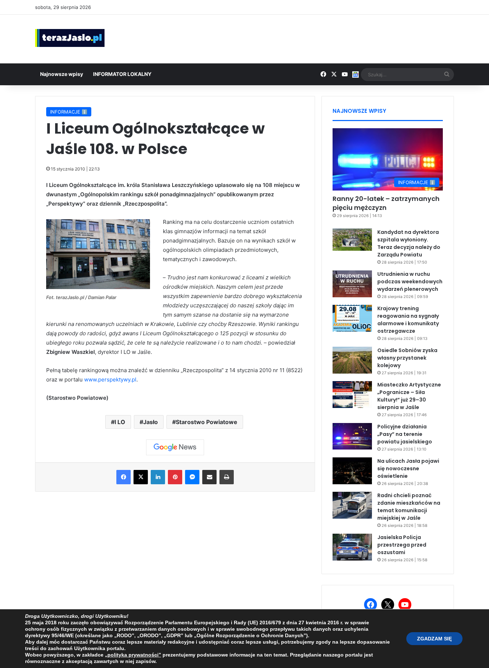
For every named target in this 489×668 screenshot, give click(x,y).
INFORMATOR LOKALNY (122, 74)
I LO (120, 422)
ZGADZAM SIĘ (434, 638)
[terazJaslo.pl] (70, 38)
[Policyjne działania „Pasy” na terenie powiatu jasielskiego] (352, 436)
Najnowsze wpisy (61, 74)
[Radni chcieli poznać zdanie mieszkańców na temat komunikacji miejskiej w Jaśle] (352, 505)
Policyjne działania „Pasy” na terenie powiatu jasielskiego (404, 434)
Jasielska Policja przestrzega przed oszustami (401, 545)
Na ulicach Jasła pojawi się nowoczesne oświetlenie (408, 468)
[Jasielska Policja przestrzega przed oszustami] (352, 547)
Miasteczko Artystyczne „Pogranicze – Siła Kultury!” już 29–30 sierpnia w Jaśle (409, 396)
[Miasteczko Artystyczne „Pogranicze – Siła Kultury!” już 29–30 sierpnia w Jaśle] (352, 394)
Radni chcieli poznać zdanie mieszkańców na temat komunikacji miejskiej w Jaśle (408, 507)
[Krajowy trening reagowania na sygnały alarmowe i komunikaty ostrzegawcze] (352, 318)
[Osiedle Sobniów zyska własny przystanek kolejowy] (352, 360)
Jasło (150, 422)
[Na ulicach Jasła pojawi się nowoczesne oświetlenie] (352, 470)
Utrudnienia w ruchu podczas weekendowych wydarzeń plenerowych (409, 281)
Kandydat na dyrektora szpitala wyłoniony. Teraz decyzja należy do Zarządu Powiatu (408, 243)
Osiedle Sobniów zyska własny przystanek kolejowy (407, 358)
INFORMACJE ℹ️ (68, 112)
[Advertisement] (316, 38)
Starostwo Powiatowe (206, 422)
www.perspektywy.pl (110, 379)
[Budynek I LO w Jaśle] (98, 287)
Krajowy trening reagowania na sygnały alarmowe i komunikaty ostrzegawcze (408, 320)
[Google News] (175, 447)
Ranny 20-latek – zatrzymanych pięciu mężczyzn (386, 203)
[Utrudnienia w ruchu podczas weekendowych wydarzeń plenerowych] (352, 283)
